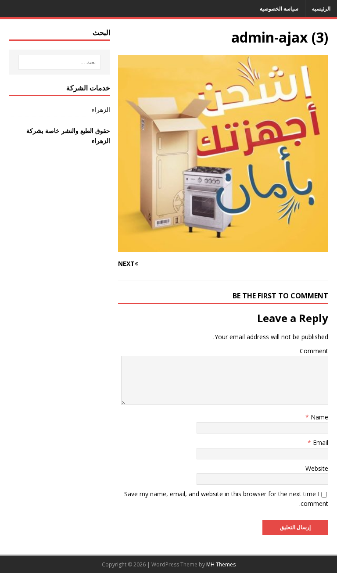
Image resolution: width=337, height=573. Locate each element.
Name (318, 417)
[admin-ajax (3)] (223, 246)
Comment (314, 351)
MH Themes (221, 564)
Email (319, 442)
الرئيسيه (321, 8)
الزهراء (101, 109)
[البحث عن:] (59, 62)
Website (316, 468)
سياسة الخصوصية (279, 8)
